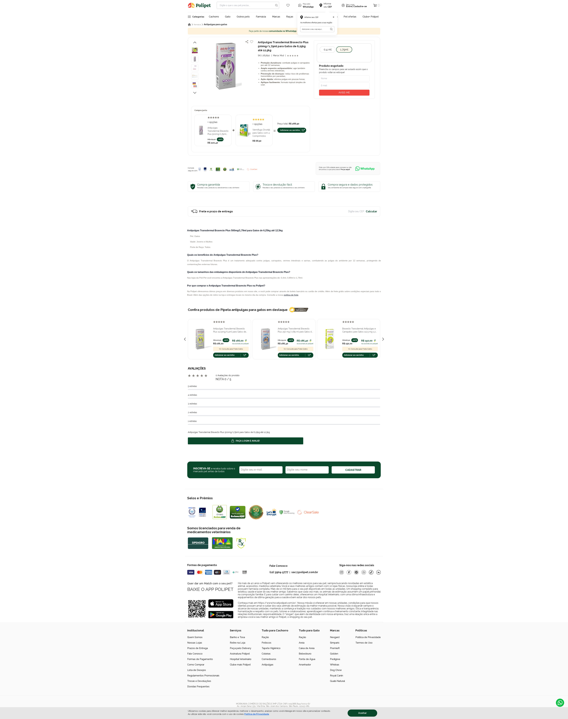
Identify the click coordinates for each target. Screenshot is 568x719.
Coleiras (266, 653)
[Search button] (276, 5)
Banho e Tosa (237, 637)
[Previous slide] (184, 339)
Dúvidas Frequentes (198, 686)
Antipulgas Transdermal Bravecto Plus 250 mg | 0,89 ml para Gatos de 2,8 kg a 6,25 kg (295, 330)
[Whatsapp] (364, 572)
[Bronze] (205, 169)
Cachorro (214, 16)
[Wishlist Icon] (288, 5)
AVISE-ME (344, 92)
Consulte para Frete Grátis (232, 349)
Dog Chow (336, 670)
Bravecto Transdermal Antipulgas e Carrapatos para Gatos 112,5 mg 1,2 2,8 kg (359, 330)
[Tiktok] (371, 572)
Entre (349, 6)
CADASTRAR (353, 469)
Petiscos (266, 642)
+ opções (212, 122)
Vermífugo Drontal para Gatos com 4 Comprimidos (261, 133)
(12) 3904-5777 (279, 572)
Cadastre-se (360, 6)
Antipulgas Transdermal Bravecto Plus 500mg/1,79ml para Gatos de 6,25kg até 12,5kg (218, 131)
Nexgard (334, 637)
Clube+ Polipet (371, 16)
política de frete (291, 295)
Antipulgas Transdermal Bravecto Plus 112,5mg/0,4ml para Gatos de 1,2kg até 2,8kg (229, 330)
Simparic (334, 642)
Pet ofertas (350, 16)
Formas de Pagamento (200, 659)
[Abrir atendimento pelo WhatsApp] (560, 702)
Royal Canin (336, 675)
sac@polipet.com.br (304, 572)
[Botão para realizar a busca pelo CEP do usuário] (331, 29)
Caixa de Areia (306, 648)
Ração (265, 637)
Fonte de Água (307, 659)
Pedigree (335, 659)
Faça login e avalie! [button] (248, 440)
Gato (227, 16)
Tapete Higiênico (271, 648)
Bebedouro (305, 653)
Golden (334, 653)
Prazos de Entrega (197, 648)
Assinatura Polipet (240, 653)
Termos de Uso (363, 642)
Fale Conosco (194, 653)
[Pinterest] (356, 572)
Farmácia (261, 16)
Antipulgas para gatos (215, 24)
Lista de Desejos (196, 670)
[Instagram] (341, 572)
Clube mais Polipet (240, 664)
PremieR (335, 648)
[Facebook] (349, 572)
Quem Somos (194, 637)
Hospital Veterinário (240, 659)
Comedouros (269, 659)
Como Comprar (195, 664)
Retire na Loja (237, 642)
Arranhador (305, 664)
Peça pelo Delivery (240, 648)
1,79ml (344, 49)
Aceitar (362, 713)
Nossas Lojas (194, 642)
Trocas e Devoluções (199, 681)
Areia (301, 642)
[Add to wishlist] (251, 41)
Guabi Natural (337, 681)
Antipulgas (267, 664)
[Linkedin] (378, 572)
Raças (289, 16)
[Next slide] (383, 339)
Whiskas (334, 664)
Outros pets (243, 16)
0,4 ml (327, 49)
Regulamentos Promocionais (203, 675)
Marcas (276, 16)
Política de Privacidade (368, 637)
